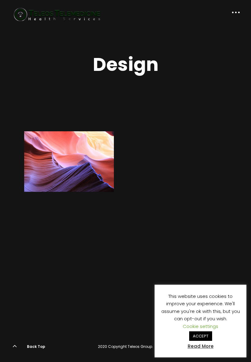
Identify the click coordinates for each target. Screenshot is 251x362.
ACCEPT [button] (200, 336)
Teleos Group (140, 346)
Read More (201, 346)
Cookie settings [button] (200, 326)
